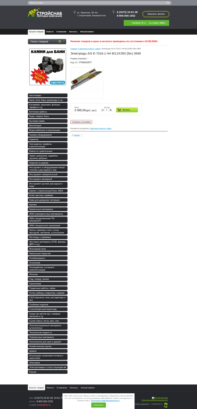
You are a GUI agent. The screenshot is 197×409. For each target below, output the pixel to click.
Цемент (33, 351)
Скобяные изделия (38, 304)
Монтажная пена (37, 249)
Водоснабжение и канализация (44, 130)
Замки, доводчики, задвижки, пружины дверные (43, 156)
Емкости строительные (40, 151)
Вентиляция (35, 125)
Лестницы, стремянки (40, 237)
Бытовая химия (37, 121)
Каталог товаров (36, 32)
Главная (73, 49)
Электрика (34, 362)
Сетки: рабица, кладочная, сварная (46, 293)
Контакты (73, 32)
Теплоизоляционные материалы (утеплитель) (45, 326)
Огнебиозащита (37, 258)
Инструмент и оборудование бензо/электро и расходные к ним (47, 168)
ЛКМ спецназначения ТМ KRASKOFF (41, 219)
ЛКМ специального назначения (44, 225)
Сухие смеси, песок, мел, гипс (44, 321)
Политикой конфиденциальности (105, 400)
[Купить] (127, 109)
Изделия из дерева (38, 163)
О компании (61, 32)
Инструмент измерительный (43, 174)
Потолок (33, 274)
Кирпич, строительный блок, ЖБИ (46, 191)
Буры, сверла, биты (39, 116)
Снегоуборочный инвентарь (43, 309)
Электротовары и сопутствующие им (47, 367)
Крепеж (33, 204)
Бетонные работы (38, 111)
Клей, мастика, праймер (41, 195)
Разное (32, 372)
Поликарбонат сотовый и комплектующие (41, 268)
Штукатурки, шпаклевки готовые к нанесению (46, 356)
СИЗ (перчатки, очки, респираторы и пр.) (47, 298)
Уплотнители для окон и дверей (45, 341)
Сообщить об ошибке (81, 122)
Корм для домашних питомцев (44, 200)
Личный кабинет (87, 32)
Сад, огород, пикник (39, 279)
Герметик (33, 139)
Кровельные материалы (41, 209)
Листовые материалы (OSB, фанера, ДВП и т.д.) (47, 243)
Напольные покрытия (40, 253)
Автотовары (35, 95)
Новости (50, 32)
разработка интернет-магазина (136, 404)
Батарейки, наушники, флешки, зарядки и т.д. (44, 105)
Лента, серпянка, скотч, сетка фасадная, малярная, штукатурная (46, 231)
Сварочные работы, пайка (42, 288)
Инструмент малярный (40, 179)
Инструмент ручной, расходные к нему (45, 184)
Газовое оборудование (40, 135)
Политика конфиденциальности (154, 400)
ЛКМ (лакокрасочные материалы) (46, 214)
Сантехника (35, 283)
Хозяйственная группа (40, 346)
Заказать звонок (156, 14)
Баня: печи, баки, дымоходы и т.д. (46, 100)
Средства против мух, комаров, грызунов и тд (45, 315)
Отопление (34, 262)
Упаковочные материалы (41, 337)
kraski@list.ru (44, 405)
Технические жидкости (40, 332)
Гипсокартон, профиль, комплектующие (40, 145)
